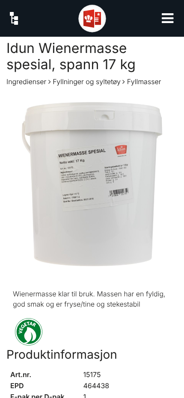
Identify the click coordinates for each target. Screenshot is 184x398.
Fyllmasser (144, 81)
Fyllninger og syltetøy (87, 81)
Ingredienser (26, 81)
